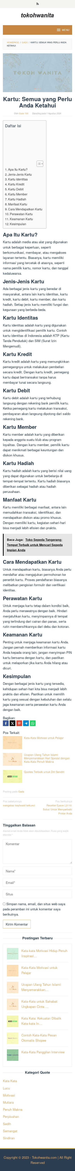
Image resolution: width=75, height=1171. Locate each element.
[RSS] (38, 4)
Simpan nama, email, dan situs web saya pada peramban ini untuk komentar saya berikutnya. (34, 908)
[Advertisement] (23, 144)
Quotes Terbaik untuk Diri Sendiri (44, 772)
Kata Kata (10, 1080)
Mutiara (8, 1102)
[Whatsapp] (33, 723)
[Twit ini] (12, 723)
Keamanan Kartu (21, 219)
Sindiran (9, 1137)
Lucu (6, 1088)
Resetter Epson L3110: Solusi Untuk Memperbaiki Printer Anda (57, 807)
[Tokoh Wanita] (37, 14)
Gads (21, 791)
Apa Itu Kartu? (18, 169)
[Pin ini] (19, 723)
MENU (65, 30)
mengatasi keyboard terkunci (19, 803)
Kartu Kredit (16, 184)
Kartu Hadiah (17, 199)
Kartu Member (17, 194)
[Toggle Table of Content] (38, 163)
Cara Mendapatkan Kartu (25, 209)
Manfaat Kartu (17, 204)
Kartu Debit (15, 189)
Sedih (7, 1123)
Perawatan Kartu (21, 214)
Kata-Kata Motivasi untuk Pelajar (44, 738)
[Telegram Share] (26, 723)
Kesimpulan (18, 223)
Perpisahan (11, 1116)
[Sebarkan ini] (6, 723)
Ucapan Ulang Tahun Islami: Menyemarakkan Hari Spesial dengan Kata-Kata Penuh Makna (47, 758)
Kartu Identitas (18, 179)
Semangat (10, 1130)
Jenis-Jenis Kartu (20, 174)
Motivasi (9, 1095)
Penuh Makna (12, 1109)
